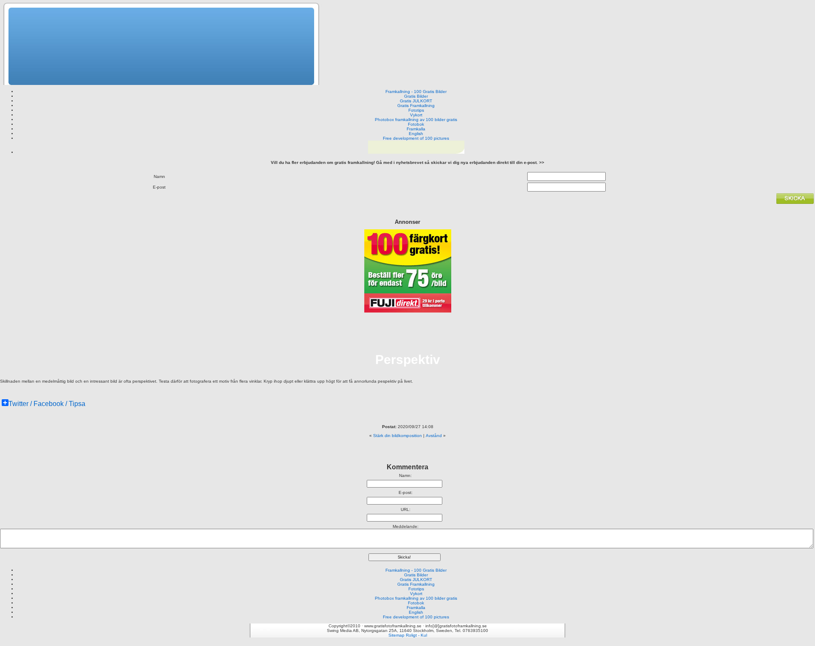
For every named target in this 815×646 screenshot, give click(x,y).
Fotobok (416, 124)
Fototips (416, 110)
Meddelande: (406, 526)
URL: (405, 509)
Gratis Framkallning (416, 105)
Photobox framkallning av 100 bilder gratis (416, 119)
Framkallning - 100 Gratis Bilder (416, 91)
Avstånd (434, 435)
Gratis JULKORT (416, 101)
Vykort (416, 115)
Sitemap (396, 635)
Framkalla (416, 129)
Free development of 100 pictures (416, 138)
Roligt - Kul (416, 635)
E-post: (406, 492)
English (416, 133)
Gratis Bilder (416, 96)
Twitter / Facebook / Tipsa (46, 403)
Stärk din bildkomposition (397, 435)
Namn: (405, 475)
